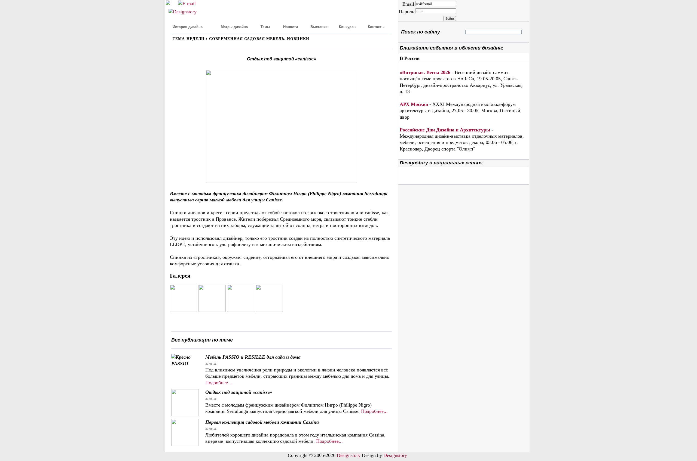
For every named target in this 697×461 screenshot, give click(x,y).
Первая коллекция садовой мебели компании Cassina (262, 422)
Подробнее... (218, 382)
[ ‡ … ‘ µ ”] (470, 31)
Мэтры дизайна (234, 27)
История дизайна (188, 27)
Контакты (376, 27)
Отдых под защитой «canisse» (238, 392)
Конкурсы (347, 27)
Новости (290, 27)
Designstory (348, 455)
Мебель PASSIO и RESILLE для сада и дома (253, 357)
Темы (265, 27)
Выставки (319, 27)
